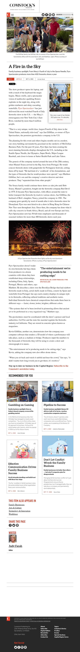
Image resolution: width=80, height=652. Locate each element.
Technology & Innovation (19, 510)
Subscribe (44, 628)
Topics (56, 626)
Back (10, 79)
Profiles (57, 631)
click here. (60, 120)
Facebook (46, 15)
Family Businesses (16, 504)
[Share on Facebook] (10, 525)
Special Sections (59, 635)
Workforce (13, 514)
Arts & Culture (15, 507)
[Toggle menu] (12, 15)
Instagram (50, 15)
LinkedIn (53, 15)
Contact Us (44, 637)
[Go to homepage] (22, 7)
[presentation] (8, 15)
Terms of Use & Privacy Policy (22, 621)
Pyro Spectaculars (25, 108)
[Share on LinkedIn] (17, 525)
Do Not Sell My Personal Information (40, 621)
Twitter (43, 15)
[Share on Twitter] (13, 525)
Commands (1, 650)
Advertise (44, 635)
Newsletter (44, 633)
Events (56, 633)
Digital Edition (45, 631)
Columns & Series (60, 628)
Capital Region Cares (61, 637)
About (43, 626)
